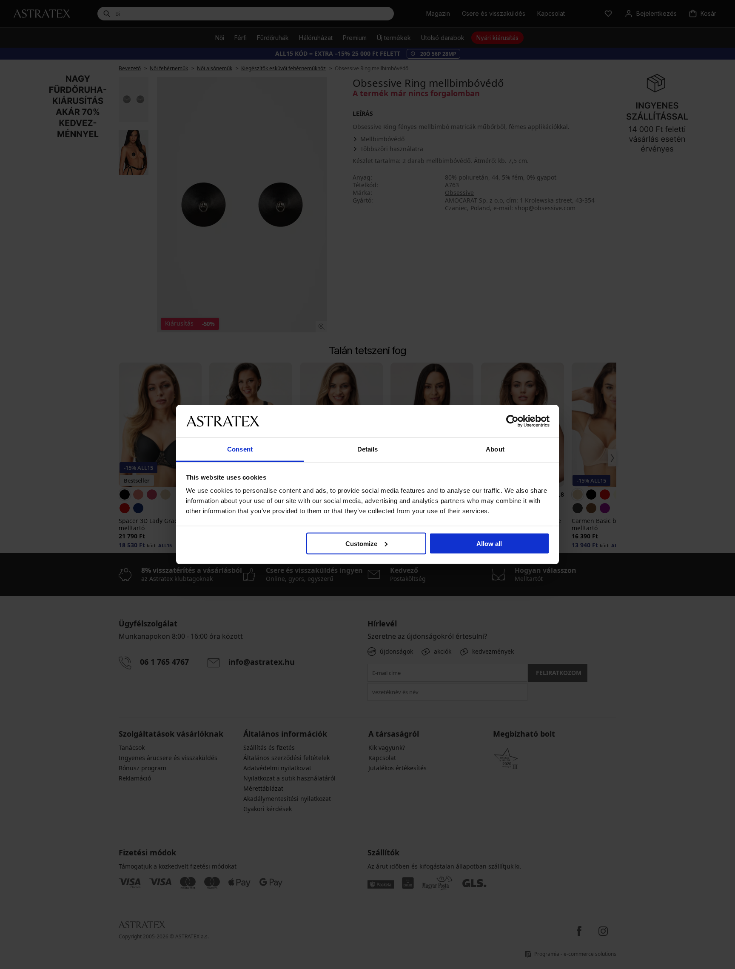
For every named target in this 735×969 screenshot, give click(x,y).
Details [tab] (367, 449)
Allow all (489, 543)
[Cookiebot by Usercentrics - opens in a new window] (512, 420)
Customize (361, 543)
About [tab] (495, 449)
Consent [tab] (240, 449)
